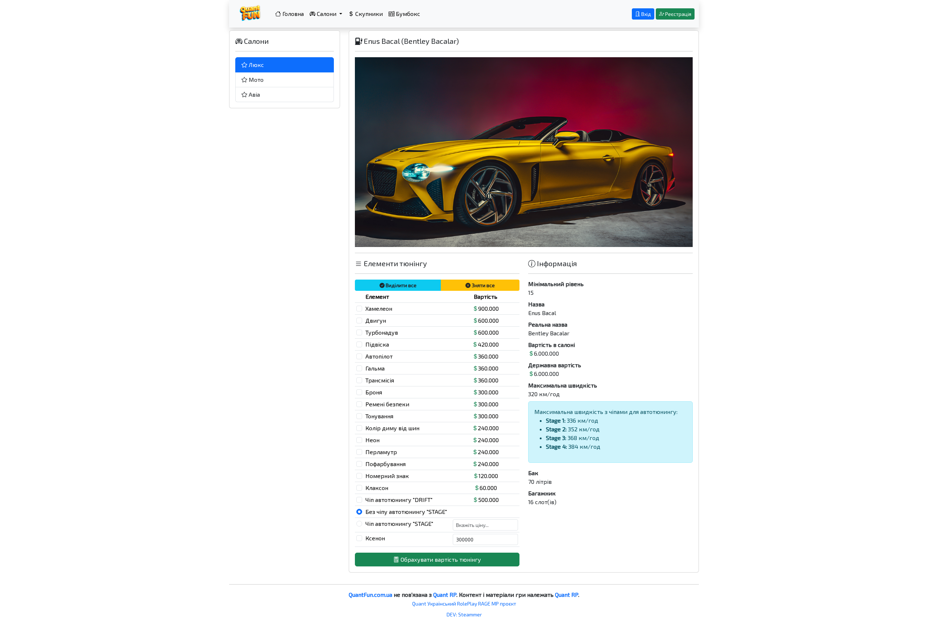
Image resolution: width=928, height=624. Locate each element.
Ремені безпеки (387, 404)
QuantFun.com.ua (370, 594)
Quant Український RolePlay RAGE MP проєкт (464, 603)
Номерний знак (387, 475)
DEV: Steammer (464, 614)
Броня (373, 392)
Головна (292, 13)
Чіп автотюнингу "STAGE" (399, 523)
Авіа (253, 94)
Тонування (379, 415)
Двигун (375, 320)
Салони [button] (326, 13)
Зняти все (483, 285)
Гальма (375, 368)
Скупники (368, 13)
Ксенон (375, 538)
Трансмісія (379, 380)
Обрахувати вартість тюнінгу (440, 559)
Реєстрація (677, 14)
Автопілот (379, 356)
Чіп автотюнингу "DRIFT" (398, 499)
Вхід (645, 14)
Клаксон (376, 487)
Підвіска (377, 344)
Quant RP (444, 594)
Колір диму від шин (392, 427)
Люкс (255, 64)
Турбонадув (381, 332)
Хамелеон (378, 308)
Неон (372, 439)
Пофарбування (385, 463)
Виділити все (401, 285)
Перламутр (381, 451)
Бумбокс (407, 13)
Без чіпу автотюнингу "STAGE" (406, 511)
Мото (255, 79)
